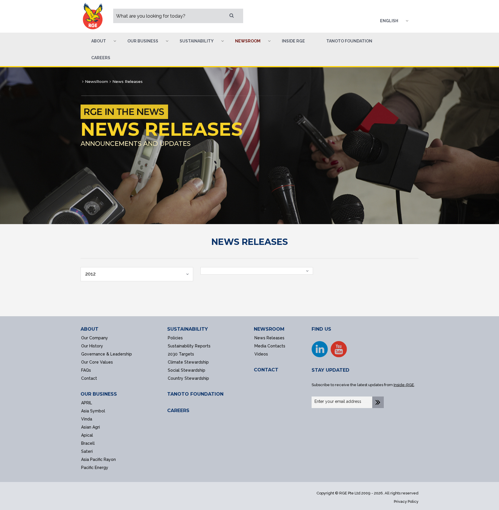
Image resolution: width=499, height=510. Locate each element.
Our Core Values (97, 362)
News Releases (269, 338)
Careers (100, 57)
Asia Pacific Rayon (98, 459)
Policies (175, 338)
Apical (87, 435)
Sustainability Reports (189, 346)
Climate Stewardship (188, 362)
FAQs (86, 370)
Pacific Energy (94, 467)
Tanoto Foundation (349, 41)
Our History (92, 346)
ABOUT (89, 329)
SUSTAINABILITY (187, 329)
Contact (89, 378)
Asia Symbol (93, 411)
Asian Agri (90, 427)
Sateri (87, 451)
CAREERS (178, 410)
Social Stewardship (186, 370)
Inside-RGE (404, 385)
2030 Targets (181, 354)
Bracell (88, 443)
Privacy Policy (406, 501)
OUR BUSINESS (99, 394)
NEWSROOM (269, 329)
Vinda (86, 419)
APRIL (86, 403)
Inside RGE (293, 41)
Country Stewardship (188, 378)
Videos (261, 354)
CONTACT (266, 370)
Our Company (94, 338)
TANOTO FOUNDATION (195, 394)
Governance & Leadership (106, 354)
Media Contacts (269, 346)
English (389, 20)
